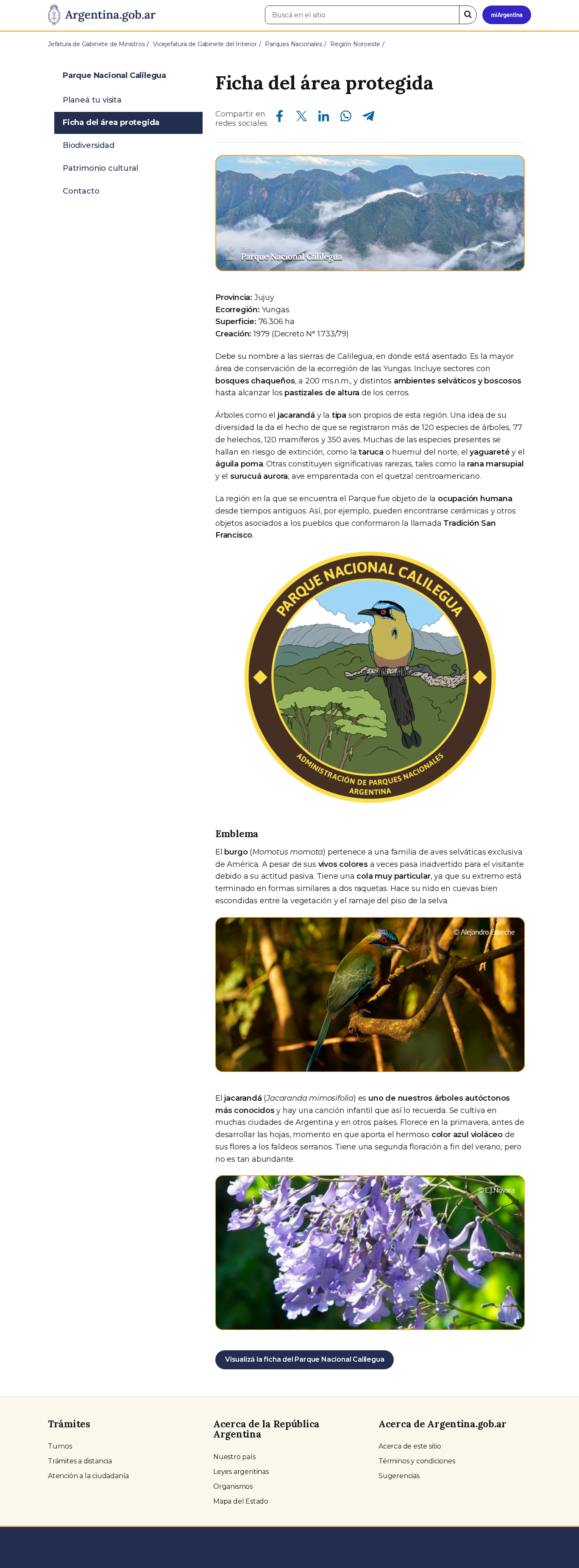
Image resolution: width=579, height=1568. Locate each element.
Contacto (81, 191)
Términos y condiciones (417, 1461)
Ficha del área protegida (111, 122)
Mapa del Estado (240, 1501)
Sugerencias (399, 1476)
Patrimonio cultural (100, 168)
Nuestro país (234, 1457)
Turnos (60, 1446)
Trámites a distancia (80, 1461)
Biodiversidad (88, 145)
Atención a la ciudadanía (88, 1476)
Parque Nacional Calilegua (114, 75)
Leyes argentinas (241, 1472)
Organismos (233, 1486)
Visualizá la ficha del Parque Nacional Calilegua (304, 1359)
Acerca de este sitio (410, 1446)
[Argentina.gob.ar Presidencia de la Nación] (102, 15)
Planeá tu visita (92, 100)
